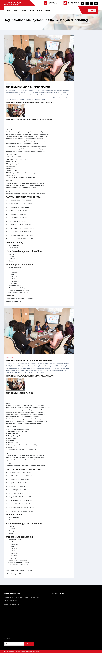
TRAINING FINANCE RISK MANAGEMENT (28, 87)
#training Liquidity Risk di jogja (42, 370)
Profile (15, 10)
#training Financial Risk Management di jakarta (47, 366)
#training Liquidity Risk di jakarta (23, 370)
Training (23, 10)
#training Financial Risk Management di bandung (19, 366)
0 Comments (33, 90)
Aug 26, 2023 (11, 363)
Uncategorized (10, 84)
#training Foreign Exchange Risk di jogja (54, 94)
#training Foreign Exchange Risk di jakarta (30, 94)
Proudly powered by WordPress (12, 651)
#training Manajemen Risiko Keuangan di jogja (41, 97)
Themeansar (36, 651)
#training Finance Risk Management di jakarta (46, 92)
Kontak (32, 10)
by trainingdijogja (23, 90)
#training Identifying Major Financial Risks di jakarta (35, 368)
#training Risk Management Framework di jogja (32, 99)
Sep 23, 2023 (11, 90)
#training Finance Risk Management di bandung (19, 92)
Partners (48, 10)
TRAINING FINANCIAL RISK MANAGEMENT (29, 360)
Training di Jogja (12, 2)
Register (39, 10)
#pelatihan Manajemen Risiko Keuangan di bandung (54, 90)
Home (9, 10)
